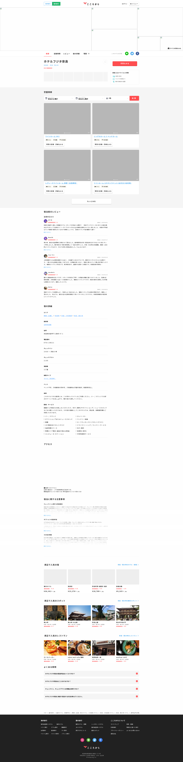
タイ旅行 (64, 730)
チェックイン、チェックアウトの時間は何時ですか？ (62, 689)
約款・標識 (129, 724)
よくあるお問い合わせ (133, 730)
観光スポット (95, 730)
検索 (134, 98)
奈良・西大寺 (54, 65)
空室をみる (125, 63)
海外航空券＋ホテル (47, 724)
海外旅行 (48, 4)
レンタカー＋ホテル (97, 724)
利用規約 (113, 727)
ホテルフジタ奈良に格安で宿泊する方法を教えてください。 (64, 696)
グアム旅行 (54, 727)
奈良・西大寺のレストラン (128, 636)
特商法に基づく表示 (132, 727)
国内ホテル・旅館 (81, 724)
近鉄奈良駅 (47, 325)
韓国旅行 (64, 727)
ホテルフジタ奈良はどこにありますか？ (58, 681)
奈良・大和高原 (66, 316)
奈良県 (46, 65)
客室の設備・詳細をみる (54, 144)
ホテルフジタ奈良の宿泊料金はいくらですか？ (60, 674)
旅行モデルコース (81, 730)
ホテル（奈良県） (50, 378)
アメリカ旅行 (55, 734)
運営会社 (113, 734)
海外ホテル (60, 724)
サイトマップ (115, 724)
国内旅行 (56, 4)
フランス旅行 (65, 734)
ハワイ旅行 (44, 727)
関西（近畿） (48, 316)
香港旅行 (53, 730)
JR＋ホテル (79, 727)
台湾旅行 (43, 730)
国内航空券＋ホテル (97, 727)
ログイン (124, 4)
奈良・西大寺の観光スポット (127, 601)
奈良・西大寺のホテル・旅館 (127, 565)
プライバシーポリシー (117, 730)
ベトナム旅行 (45, 734)
